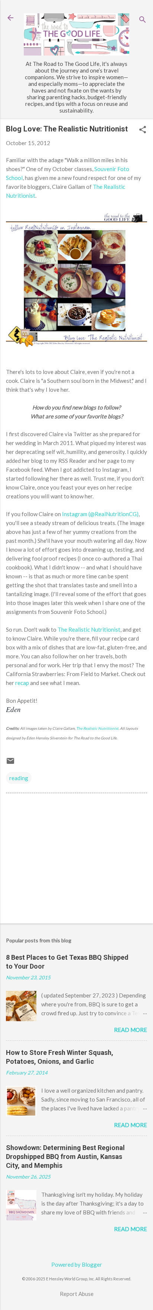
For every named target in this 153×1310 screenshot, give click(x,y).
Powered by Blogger (76, 1264)
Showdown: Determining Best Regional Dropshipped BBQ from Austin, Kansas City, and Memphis (65, 1156)
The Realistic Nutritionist (89, 629)
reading (18, 778)
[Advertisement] (76, 860)
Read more (130, 1029)
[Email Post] (10, 763)
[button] (142, 130)
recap (22, 682)
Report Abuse (77, 1293)
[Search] (142, 20)
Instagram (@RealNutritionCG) (100, 514)
